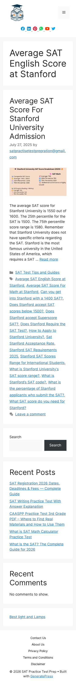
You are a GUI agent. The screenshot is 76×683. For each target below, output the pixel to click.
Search (15, 437)
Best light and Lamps (27, 617)
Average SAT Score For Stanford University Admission (32, 118)
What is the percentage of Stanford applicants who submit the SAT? (37, 388)
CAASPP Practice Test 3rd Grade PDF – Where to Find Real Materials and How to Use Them (38, 519)
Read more (48, 259)
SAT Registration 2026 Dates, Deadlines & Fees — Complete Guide (35, 488)
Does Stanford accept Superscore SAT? (33, 317)
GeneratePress (41, 676)
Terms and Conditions (38, 657)
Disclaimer (38, 664)
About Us (38, 644)
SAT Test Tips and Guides (37, 272)
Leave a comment (30, 414)
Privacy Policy (38, 651)
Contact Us (38, 638)
